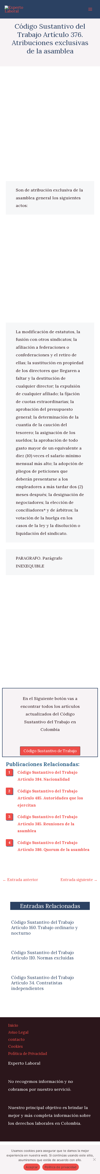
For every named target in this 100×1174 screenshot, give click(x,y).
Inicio (13, 1025)
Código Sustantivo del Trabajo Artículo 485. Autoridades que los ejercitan (50, 798)
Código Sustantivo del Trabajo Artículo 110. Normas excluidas (42, 955)
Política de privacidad (61, 1167)
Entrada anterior (20, 879)
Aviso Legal (18, 1032)
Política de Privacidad (27, 1053)
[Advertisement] (50, 129)
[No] (94, 1159)
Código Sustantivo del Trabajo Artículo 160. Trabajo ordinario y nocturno (44, 928)
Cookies (15, 1046)
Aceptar (32, 1167)
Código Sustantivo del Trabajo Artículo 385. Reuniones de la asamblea (47, 823)
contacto (16, 1039)
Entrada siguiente (78, 879)
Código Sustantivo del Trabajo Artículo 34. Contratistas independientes (42, 983)
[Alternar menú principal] (90, 9)
